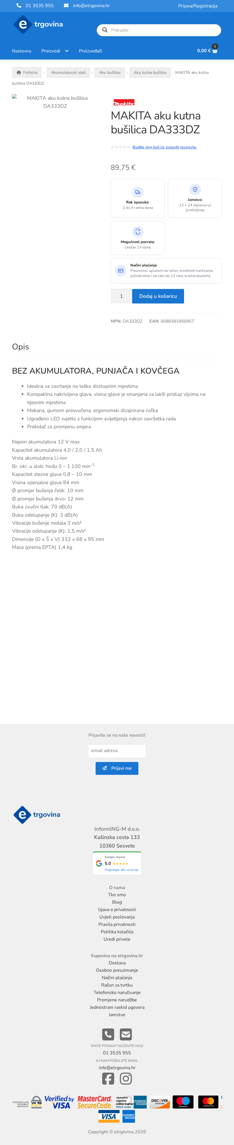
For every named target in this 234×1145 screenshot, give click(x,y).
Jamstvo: (195, 199)
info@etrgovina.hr (91, 6)
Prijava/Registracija (197, 6)
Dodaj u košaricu (158, 296)
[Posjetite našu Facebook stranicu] (108, 1079)
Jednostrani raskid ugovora (117, 1007)
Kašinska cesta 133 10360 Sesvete (117, 841)
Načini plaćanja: (143, 265)
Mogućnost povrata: (138, 242)
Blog (117, 902)
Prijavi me (119, 768)
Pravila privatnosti (117, 924)
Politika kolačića (117, 932)
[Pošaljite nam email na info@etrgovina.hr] (126, 1035)
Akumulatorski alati (68, 72)
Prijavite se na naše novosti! (117, 735)
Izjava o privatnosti (117, 909)
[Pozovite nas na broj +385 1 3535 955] (108, 1035)
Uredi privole (117, 939)
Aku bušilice (109, 72)
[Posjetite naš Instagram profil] (126, 1079)
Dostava (117, 963)
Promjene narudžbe (117, 1000)
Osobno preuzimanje (117, 970)
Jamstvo (117, 1015)
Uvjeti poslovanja (117, 917)
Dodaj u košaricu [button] (36, 692)
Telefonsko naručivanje (117, 992)
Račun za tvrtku (117, 985)
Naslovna (21, 51)
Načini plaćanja (117, 978)
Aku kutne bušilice (150, 72)
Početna (30, 72)
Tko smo (117, 895)
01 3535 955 (37, 6)
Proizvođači (90, 51)
